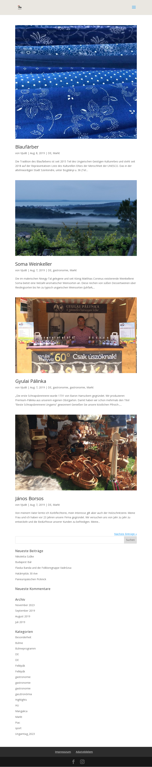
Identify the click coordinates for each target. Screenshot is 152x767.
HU (17, 705)
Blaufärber (27, 146)
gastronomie (60, 270)
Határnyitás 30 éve (26, 573)
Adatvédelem (84, 752)
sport (18, 728)
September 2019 (25, 610)
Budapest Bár (23, 562)
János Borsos (29, 498)
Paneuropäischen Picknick (30, 579)
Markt (56, 153)
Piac (17, 722)
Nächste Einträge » (125, 534)
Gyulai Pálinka (30, 381)
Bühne (19, 643)
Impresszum (63, 752)
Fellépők (20, 665)
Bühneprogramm (25, 648)
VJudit (23, 153)
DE (49, 153)
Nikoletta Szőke (24, 556)
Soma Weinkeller (33, 264)
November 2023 (25, 605)
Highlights (21, 699)
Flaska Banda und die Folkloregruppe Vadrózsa (43, 567)
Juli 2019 (20, 622)
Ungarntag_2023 (25, 734)
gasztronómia (23, 694)
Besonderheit (23, 637)
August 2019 (22, 616)
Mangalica (21, 711)
